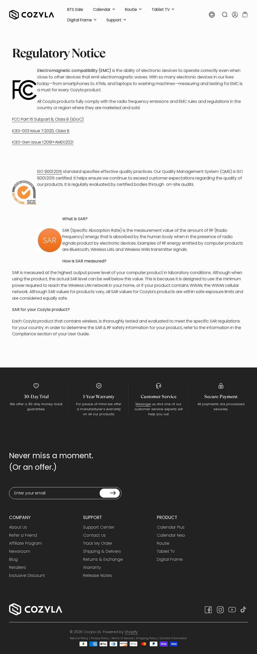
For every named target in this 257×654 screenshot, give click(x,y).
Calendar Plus (170, 527)
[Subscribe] (110, 493)
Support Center (98, 527)
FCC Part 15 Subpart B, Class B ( (42, 119)
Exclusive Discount (27, 575)
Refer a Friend (23, 535)
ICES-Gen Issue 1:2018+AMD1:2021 (42, 142)
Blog (13, 559)
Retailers (17, 567)
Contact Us (94, 535)
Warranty (92, 567)
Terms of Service (122, 638)
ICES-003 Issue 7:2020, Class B (40, 131)
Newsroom (19, 551)
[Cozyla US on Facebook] (208, 609)
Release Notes (97, 575)
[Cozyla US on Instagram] (220, 609)
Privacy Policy (100, 638)
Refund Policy (79, 638)
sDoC (77, 119)
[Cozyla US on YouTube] (232, 609)
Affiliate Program (25, 543)
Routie (163, 543)
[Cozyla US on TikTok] (244, 609)
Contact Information (173, 638)
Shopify (131, 631)
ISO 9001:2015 (49, 171)
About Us (18, 527)
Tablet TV (166, 551)
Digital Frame (170, 559)
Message (143, 404)
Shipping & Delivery (102, 551)
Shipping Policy (146, 638)
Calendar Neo (171, 535)
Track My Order (97, 543)
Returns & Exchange (103, 559)
